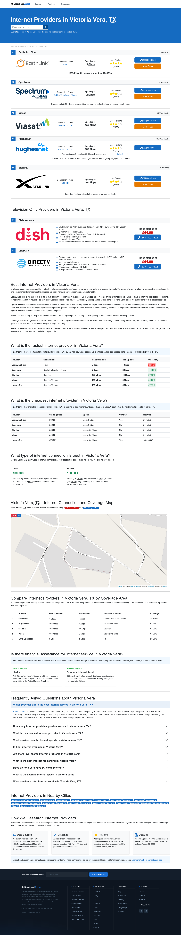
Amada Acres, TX (49, 803)
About (141, 892)
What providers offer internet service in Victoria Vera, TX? (47, 781)
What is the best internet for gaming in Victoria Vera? (44, 760)
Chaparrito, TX (151, 800)
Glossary (121, 899)
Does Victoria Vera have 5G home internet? (38, 767)
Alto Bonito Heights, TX (20, 803)
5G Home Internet (78, 899)
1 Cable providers (71, 508)
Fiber (65, 64)
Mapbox (164, 586)
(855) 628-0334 (149, 147)
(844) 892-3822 (149, 237)
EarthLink (96, 892)
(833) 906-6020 (149, 59)
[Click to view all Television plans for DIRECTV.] (33, 263)
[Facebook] (141, 911)
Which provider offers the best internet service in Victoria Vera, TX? (53, 704)
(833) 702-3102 (149, 266)
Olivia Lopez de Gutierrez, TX (82, 800)
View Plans (148, 66)
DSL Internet (76, 907)
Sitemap (120, 911)
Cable (56, 95)
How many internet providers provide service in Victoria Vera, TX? (52, 726)
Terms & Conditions (34, 912)
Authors (142, 895)
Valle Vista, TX (116, 800)
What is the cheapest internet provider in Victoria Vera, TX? (48, 733)
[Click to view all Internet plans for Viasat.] (32, 123)
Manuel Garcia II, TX (47, 800)
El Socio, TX (41, 806)
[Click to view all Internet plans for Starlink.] (32, 181)
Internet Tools (122, 895)
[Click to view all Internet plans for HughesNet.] (32, 147)
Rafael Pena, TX (122, 803)
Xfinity (95, 895)
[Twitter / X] (146, 911)
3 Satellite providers (91, 508)
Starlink (15, 375)
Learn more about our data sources (147, 859)
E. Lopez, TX (134, 803)
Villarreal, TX (139, 800)
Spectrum (16, 369)
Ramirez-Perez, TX (18, 800)
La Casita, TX (127, 800)
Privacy (24, 912)
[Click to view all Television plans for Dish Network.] (33, 234)
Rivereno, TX (85, 803)
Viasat (14, 380)
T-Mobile (96, 915)
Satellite (61, 125)
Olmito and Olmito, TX (160, 803)
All (19, 515)
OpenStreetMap (135, 586)
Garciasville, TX (32, 800)
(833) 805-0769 (149, 120)
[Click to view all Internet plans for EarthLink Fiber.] (32, 62)
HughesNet (17, 385)
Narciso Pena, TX (99, 803)
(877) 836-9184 (149, 178)
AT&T (95, 899)
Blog (119, 892)
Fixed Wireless (77, 911)
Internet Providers (78, 892)
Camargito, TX (35, 803)
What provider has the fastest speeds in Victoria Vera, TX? (47, 740)
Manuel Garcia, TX (63, 800)
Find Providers (99, 874)
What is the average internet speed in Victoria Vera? (43, 774)
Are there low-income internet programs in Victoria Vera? (47, 754)
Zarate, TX (110, 803)
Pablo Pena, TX (73, 803)
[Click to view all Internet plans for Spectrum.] (32, 93)
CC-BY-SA (151, 586)
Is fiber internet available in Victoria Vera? (38, 747)
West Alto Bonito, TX (101, 800)
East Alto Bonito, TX (28, 806)
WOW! (95, 923)
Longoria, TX (61, 803)
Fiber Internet (76, 895)
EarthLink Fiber (19, 364)
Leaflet (120, 586)
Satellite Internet (77, 915)
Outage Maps (122, 907)
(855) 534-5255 (149, 90)
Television (64, 95)
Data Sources (122, 903)
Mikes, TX (15, 806)
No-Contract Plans (78, 919)
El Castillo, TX (146, 803)
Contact (142, 899)
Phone (74, 95)
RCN (95, 919)
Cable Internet (77, 903)
